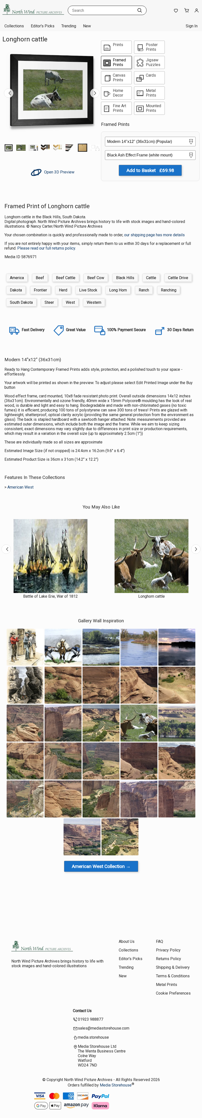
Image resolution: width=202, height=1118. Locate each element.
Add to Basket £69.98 (150, 170)
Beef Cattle (65, 277)
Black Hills (125, 277)
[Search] (140, 10)
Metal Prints (166, 984)
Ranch (144, 290)
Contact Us (82, 1010)
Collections (14, 26)
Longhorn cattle (151, 596)
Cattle (151, 277)
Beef (40, 277)
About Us (127, 941)
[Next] (95, 93)
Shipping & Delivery (173, 967)
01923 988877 (90, 1019)
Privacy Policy (168, 950)
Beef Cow (95, 277)
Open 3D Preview (58, 172)
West (70, 302)
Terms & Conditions (173, 976)
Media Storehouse (116, 1085)
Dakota (16, 290)
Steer (49, 302)
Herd (63, 290)
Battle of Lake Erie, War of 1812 (50, 596)
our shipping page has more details (154, 235)
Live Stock (88, 290)
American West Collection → (101, 866)
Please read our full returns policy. (46, 248)
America (17, 277)
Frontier (40, 290)
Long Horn (118, 290)
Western (94, 302)
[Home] (33, 16)
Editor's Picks (42, 26)
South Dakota (21, 302)
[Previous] (8, 93)
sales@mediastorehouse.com (103, 1028)
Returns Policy (168, 958)
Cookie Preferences (173, 993)
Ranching (168, 290)
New (87, 26)
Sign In (192, 26)
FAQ (159, 941)
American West (20, 487)
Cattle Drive (178, 277)
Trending (68, 26)
